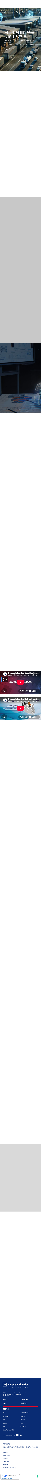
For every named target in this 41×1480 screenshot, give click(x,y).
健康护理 (22, 1416)
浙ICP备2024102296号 (9, 1468)
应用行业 (6, 1409)
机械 (21, 1423)
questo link (9, 1346)
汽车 (4, 1412)
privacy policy (27, 1322)
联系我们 (24, 1403)
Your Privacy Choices (12, 1475)
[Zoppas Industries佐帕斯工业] (11, 4)
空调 (4, 1419)
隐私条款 (5, 1465)
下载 (4, 1403)
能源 (4, 1426)
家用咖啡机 (5, 1416)
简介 (4, 1399)
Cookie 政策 (6, 1461)
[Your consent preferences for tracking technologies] (37, 1476)
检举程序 (5, 1452)
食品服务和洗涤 (24, 1412)
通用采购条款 (6, 1444)
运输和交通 (23, 1426)
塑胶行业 (22, 1419)
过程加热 (5, 1423)
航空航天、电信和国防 (8, 1430)
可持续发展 (24, 1399)
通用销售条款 (6, 1455)
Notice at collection (7, 1478)
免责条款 (5, 1458)
